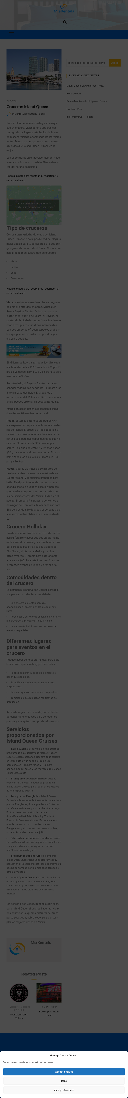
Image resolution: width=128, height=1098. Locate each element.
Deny (64, 1080)
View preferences (64, 1090)
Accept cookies (64, 1071)
